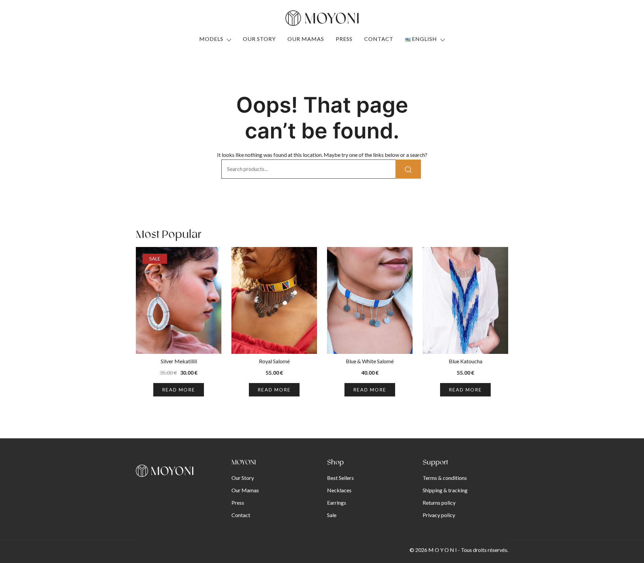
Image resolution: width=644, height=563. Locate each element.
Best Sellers (340, 478)
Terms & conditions (445, 478)
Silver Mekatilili (179, 361)
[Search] (408, 169)
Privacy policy (439, 515)
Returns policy (439, 502)
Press (344, 39)
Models (211, 39)
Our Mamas (305, 39)
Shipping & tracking (445, 490)
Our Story (259, 39)
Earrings (336, 502)
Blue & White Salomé (370, 361)
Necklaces (339, 490)
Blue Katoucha (465, 361)
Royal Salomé (274, 361)
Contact (378, 39)
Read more (178, 389)
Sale (331, 515)
